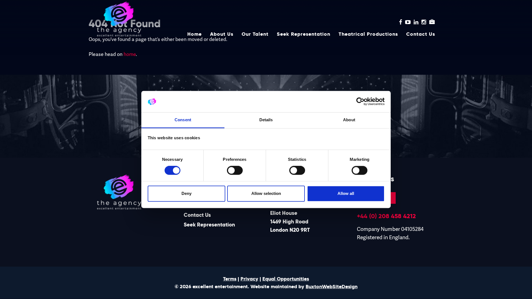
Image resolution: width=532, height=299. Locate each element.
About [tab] (349, 119)
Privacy (249, 279)
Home (194, 34)
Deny (186, 193)
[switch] (235, 170)
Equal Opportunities (285, 279)
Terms (229, 279)
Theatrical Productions (368, 34)
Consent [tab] (183, 119)
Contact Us (420, 34)
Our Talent (255, 34)
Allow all (345, 193)
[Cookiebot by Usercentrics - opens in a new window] (360, 101)
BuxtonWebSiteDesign (331, 286)
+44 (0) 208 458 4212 (386, 216)
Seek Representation (303, 34)
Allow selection (266, 193)
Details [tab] (266, 119)
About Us (221, 34)
